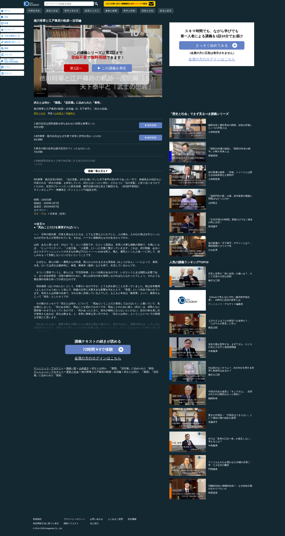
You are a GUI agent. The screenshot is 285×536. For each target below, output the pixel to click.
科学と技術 (129, 11)
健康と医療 (111, 11)
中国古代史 (34, 11)
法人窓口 (94, 523)
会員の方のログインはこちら (98, 358)
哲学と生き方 (72, 11)
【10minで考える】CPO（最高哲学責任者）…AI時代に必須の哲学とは (229, 298)
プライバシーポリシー (74, 519)
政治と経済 (166, 11)
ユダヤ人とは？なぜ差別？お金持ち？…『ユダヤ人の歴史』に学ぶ (229, 322)
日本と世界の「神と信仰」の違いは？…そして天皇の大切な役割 (230, 275)
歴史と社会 (52, 11)
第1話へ (76, 68)
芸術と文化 (147, 11)
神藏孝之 (70, 113)
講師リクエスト (71, 523)
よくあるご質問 (115, 519)
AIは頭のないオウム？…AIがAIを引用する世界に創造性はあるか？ (231, 369)
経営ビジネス (92, 11)
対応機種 (132, 519)
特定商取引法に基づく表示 (46, 523)
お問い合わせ (96, 519)
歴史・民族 (40, 213)
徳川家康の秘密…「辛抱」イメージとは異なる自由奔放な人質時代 (230, 173)
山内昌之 (59, 113)
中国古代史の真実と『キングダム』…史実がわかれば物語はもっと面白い (230, 393)
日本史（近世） (58, 213)
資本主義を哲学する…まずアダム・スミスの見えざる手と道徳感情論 (230, 345)
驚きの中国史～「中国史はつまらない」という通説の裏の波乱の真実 (230, 416)
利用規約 (37, 519)
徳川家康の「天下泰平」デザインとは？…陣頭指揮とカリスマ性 (230, 244)
